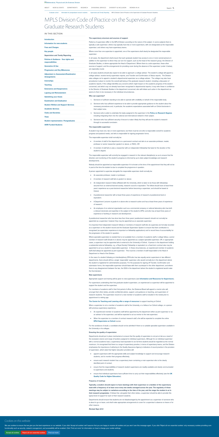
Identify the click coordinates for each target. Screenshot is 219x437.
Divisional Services (98, 7)
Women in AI (134, 7)
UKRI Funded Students (53, 125)
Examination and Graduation (55, 101)
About (46, 7)
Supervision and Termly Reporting (99, 12)
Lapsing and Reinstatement (55, 93)
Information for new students (55, 43)
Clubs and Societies (52, 113)
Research (84, 7)
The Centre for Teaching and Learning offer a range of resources (114, 301)
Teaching (48, 85)
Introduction (49, 39)
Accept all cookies (12, 432)
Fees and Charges (51, 47)
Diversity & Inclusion (117, 7)
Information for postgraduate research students (74, 12)
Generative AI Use (51, 66)
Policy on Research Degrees (161, 113)
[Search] (173, 8)
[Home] (46, 12)
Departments (72, 7)
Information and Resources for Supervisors (156, 279)
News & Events (58, 7)
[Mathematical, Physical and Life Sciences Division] (62, 2)
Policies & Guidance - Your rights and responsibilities (59, 60)
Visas (46, 117)
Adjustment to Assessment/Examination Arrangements (60, 75)
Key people (48, 51)
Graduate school (53, 12)
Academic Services (51, 109)
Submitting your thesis (53, 97)
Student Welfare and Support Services (59, 105)
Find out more (53, 432)
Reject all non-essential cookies (33, 432)
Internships (48, 81)
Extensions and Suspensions (55, 89)
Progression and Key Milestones (57, 70)
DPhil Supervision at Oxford (104, 321)
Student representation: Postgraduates (59, 121)
